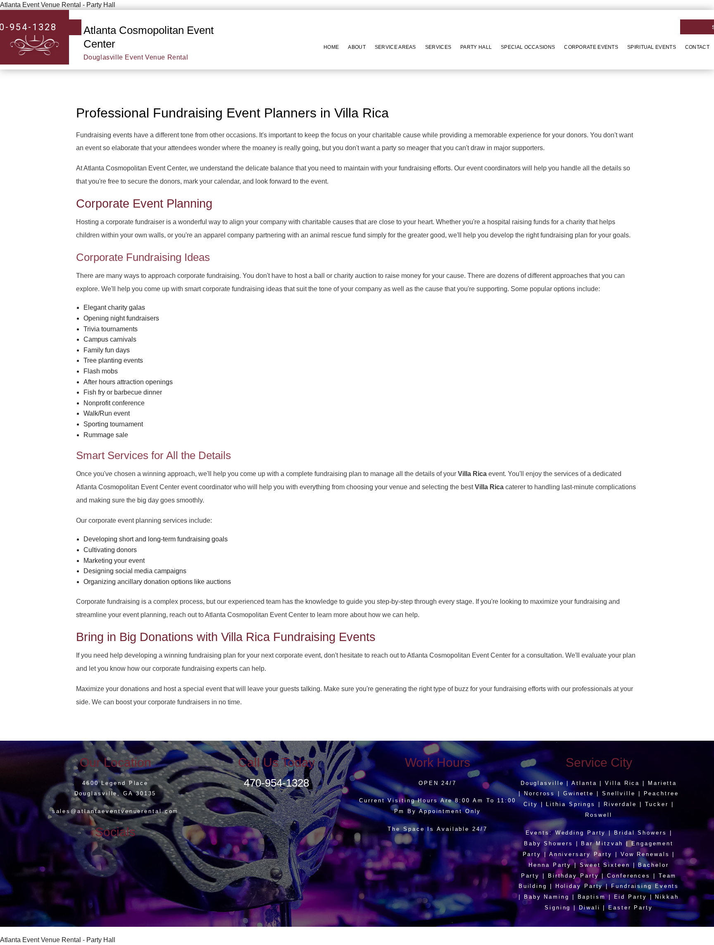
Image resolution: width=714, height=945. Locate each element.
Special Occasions (528, 47)
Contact (697, 47)
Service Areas (395, 47)
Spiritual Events (651, 47)
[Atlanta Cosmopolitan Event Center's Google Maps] (115, 852)
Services (438, 47)
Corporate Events (591, 47)
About (357, 47)
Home (331, 47)
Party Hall (476, 47)
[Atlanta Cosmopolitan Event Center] (34, 36)
